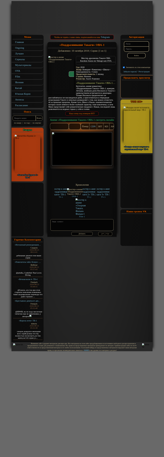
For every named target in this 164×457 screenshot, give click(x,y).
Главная (19, 42)
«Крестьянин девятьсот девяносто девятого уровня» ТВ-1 (28, 301)
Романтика (96, 69)
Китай (18, 88)
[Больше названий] (96, 63)
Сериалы (20, 59)
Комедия (86, 69)
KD (106, 126)
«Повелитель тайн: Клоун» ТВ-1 (28, 262)
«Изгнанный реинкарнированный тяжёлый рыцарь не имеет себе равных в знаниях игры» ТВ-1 (28, 245)
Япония (19, 82)
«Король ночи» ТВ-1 (28, 321)
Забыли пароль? (130, 72)
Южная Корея (22, 93)
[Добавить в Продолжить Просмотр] (72, 126)
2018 (82, 67)
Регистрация (144, 72)
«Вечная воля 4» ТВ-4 (27, 279)
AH (112, 126)
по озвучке (37, 123)
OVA (17, 70)
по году (27, 123)
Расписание (21, 105)
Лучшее (19, 53)
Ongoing (19, 47)
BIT (100, 126)
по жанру (17, 123)
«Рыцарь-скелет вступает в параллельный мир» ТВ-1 (136, 147)
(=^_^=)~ (105, 234)
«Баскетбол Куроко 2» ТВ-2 (27, 176)
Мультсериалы (23, 65)
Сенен (95, 72)
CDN (93, 126)
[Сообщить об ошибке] (77, 126)
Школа (106, 69)
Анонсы (19, 99)
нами (86, 350)
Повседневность (83, 72)
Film (17, 76)
